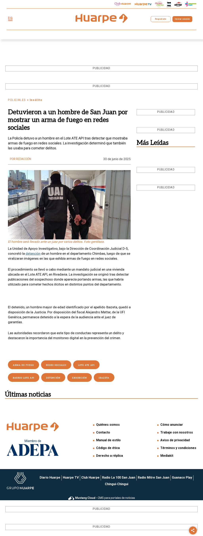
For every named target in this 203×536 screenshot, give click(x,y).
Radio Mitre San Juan (153, 477)
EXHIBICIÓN (79, 378)
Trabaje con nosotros (176, 432)
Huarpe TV (71, 477)
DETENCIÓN (53, 378)
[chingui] (159, 4)
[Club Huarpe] (122, 4)
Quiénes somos (108, 425)
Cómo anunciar (171, 425)
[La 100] (169, 4)
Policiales (17, 100)
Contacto (103, 432)
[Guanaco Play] (190, 4)
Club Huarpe (90, 477)
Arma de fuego (23, 365)
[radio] (178, 4)
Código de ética (108, 448)
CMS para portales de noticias (105, 497)
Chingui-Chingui (116, 484)
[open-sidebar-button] (10, 19)
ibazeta (104, 378)
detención (33, 253)
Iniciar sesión (182, 19)
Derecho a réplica (109, 456)
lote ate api (86, 365)
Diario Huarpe (50, 477)
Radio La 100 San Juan (118, 477)
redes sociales (56, 365)
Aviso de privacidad (175, 440)
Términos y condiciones (178, 448)
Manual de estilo (108, 440)
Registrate (160, 19)
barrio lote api (23, 378)
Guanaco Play (182, 477)
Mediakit (166, 456)
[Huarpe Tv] (143, 4)
